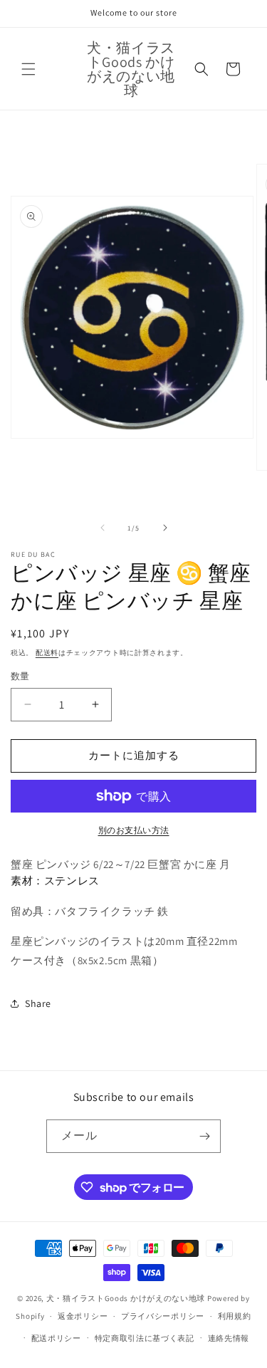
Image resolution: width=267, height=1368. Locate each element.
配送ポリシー (56, 1338)
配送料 (47, 652)
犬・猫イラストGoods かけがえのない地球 (125, 1298)
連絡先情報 (229, 1338)
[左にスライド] (102, 527)
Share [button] (38, 1003)
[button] (28, 69)
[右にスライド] (165, 527)
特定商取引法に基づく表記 (144, 1338)
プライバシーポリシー (162, 1316)
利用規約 (234, 1316)
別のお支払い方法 (133, 830)
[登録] (204, 1136)
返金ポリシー (83, 1316)
